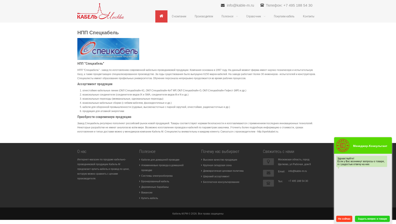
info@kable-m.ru (240, 5)
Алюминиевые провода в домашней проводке (162, 168)
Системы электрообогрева (157, 175)
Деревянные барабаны (155, 187)
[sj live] (100, 11)
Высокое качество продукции (220, 159)
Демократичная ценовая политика (223, 170)
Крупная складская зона (217, 165)
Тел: (280, 181)
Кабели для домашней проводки (160, 159)
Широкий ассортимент (216, 176)
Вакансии (146, 192)
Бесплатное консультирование (221, 182)
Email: (281, 171)
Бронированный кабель (155, 181)
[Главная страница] (161, 16)
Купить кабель (149, 198)
